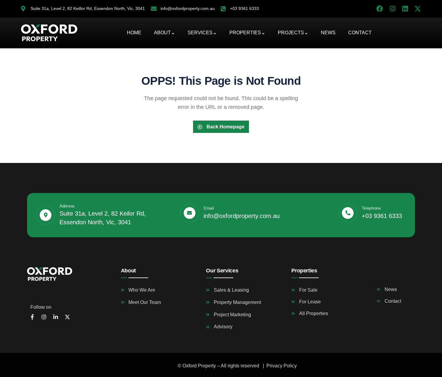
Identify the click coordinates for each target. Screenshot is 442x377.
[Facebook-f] (32, 317)
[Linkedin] (405, 8)
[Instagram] (392, 8)
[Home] (49, 32)
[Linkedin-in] (56, 317)
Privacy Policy (281, 365)
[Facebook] (379, 8)
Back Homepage (224, 126)
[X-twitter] (417, 8)
